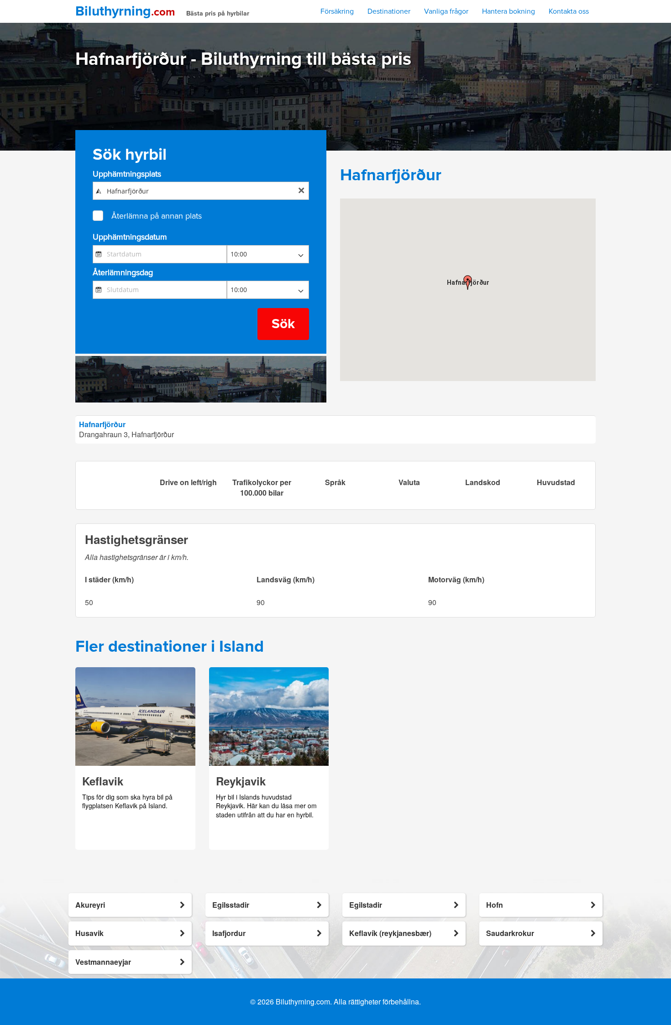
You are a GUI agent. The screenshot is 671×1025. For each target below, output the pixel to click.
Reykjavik (241, 781)
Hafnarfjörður (102, 424)
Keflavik (102, 781)
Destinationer (388, 11)
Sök (283, 323)
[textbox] (201, 191)
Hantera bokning (508, 11)
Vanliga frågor (446, 11)
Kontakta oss (569, 11)
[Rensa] (301, 191)
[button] (468, 282)
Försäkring (337, 11)
